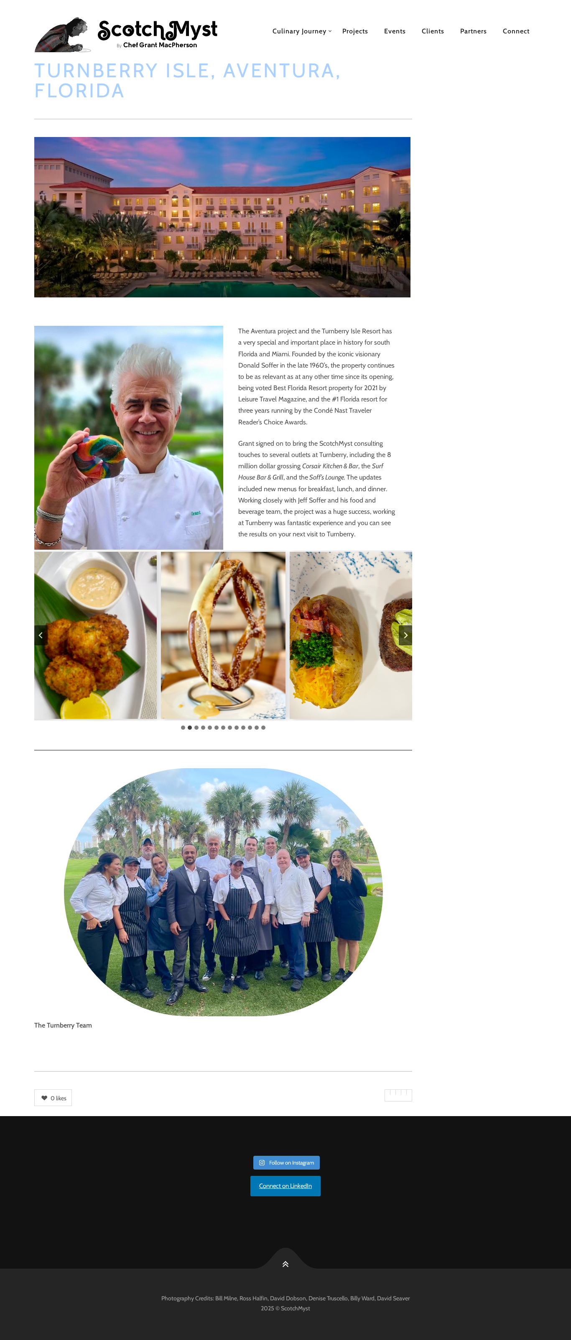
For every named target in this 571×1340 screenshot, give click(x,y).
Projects (355, 31)
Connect (516, 31)
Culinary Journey (299, 31)
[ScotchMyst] (135, 31)
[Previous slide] (41, 635)
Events (395, 31)
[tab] (183, 728)
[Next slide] (405, 635)
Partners (473, 31)
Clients (433, 31)
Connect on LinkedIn (285, 1186)
